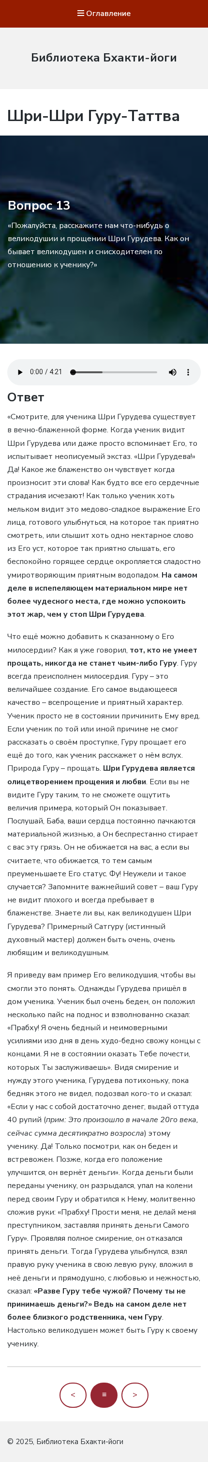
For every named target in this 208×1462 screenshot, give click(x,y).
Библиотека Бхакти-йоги (104, 57)
